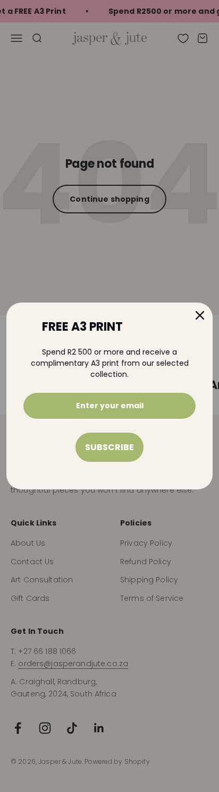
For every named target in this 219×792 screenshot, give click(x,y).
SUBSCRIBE (109, 447)
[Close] (200, 315)
